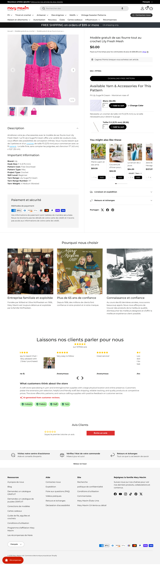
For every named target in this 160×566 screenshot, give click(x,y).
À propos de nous (15, 482)
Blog (9, 487)
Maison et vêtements (17, 20)
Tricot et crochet (23, 15)
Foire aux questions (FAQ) (58, 491)
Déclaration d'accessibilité (58, 505)
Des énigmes (57, 15)
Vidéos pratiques (53, 496)
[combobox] (84, 8)
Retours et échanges (55, 501)
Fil (8, 15)
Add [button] (102, 177)
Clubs (62, 20)
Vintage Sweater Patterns (93, 15)
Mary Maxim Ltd (18, 555)
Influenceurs (91, 20)
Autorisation (39, 20)
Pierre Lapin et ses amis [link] (98, 163)
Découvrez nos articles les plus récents (47, 2)
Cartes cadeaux (75, 20)
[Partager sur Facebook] (107, 209)
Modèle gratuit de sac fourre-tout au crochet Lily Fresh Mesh (51, 31)
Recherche (82, 482)
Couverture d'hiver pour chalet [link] (115, 166)
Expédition (51, 487)
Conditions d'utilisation (18, 523)
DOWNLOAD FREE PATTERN (121, 78)
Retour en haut (80, 464)
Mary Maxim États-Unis (88, 501)
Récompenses (110, 20)
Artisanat (41, 15)
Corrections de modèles (18, 506)
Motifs (72, 15)
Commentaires (84, 496)
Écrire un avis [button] (100, 433)
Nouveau (52, 20)
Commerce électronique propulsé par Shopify (41, 555)
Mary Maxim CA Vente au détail (91, 505)
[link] (98, 152)
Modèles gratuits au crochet (25, 31)
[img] (80, 344)
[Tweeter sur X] (102, 209)
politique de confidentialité (90, 487)
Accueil (10, 31)
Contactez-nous (53, 482)
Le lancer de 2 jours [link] (134, 164)
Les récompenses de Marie (20, 535)
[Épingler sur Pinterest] (112, 209)
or (135, 105)
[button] (122, 8)
